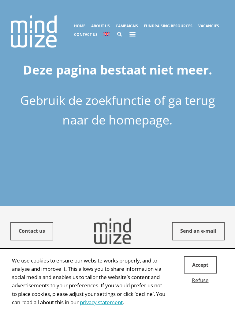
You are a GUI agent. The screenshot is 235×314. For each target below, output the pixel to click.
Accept (200, 265)
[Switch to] (106, 34)
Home (79, 26)
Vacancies (208, 26)
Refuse (200, 280)
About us (100, 26)
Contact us (86, 34)
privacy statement (101, 302)
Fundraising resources (168, 26)
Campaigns (127, 26)
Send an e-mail (198, 231)
